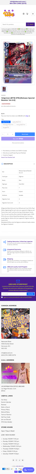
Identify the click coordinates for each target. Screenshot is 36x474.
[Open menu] (33, 14)
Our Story (4, 400)
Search (31, 24)
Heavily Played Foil (20, 124)
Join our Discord (6, 419)
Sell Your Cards (5, 417)
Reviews (3, 404)
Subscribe (30, 294)
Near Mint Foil (6, 122)
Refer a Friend (5, 407)
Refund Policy (5, 412)
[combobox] (18, 24)
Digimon (3, 95)
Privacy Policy (5, 409)
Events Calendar (6, 402)
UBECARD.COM (19, 466)
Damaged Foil (6, 127)
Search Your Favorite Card (8, 157)
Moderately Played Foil (8, 124)
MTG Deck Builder (6, 422)
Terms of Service (6, 414)
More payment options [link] (18, 143)
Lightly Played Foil (16, 122)
